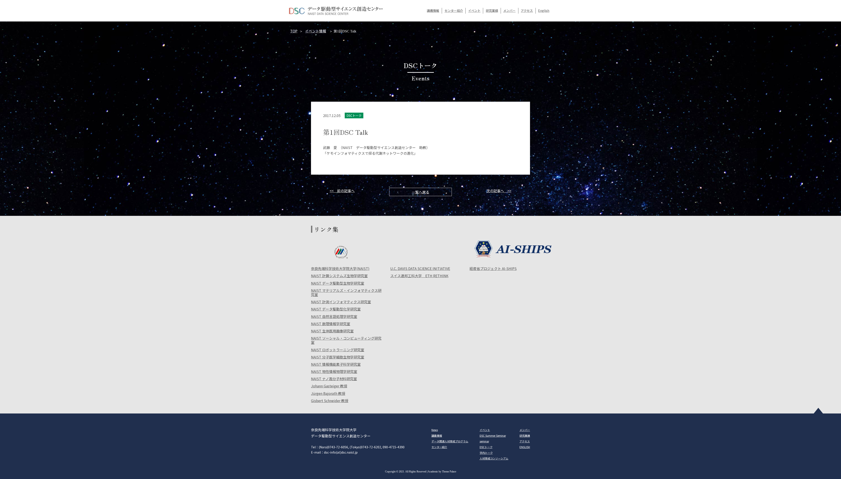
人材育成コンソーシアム (494, 458)
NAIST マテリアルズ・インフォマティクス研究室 (346, 292)
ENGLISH (524, 447)
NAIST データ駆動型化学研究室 (336, 309)
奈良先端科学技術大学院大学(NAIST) (340, 268)
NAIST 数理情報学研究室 (330, 324)
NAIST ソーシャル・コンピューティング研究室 (346, 340)
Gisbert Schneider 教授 (329, 401)
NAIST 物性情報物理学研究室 (334, 371)
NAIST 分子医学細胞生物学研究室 (337, 357)
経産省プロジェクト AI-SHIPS (493, 268)
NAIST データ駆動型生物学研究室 (337, 283)
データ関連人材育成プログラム (449, 441)
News (434, 430)
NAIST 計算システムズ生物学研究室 (339, 276)
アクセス (527, 10)
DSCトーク (486, 447)
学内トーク (486, 452)
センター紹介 (454, 10)
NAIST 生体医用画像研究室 (332, 331)
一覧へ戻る (420, 192)
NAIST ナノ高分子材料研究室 (334, 379)
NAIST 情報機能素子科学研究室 (336, 364)
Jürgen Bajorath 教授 (328, 393)
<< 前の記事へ (342, 190)
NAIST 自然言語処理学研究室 (334, 316)
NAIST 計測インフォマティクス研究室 (341, 302)
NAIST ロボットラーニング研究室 (337, 350)
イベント (474, 10)
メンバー (509, 10)
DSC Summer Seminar (493, 435)
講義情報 (433, 10)
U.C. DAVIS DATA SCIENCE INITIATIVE (420, 268)
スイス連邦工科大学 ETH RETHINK (419, 276)
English (543, 10)
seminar (484, 441)
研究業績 (492, 10)
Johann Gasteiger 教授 (329, 386)
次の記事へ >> (498, 190)
